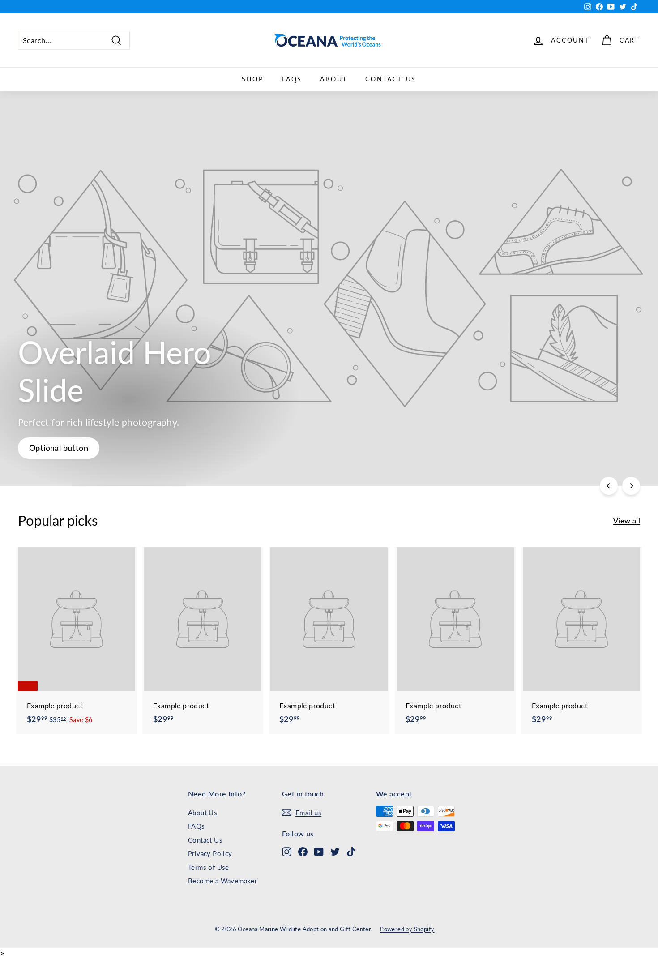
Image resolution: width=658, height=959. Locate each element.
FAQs (292, 79)
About (333, 79)
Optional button (58, 448)
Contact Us (390, 79)
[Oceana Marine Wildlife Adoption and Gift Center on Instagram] (286, 851)
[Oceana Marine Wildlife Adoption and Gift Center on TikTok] (351, 851)
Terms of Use (208, 867)
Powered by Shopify (407, 929)
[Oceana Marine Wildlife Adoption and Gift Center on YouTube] (319, 851)
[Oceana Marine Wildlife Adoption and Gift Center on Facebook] (303, 851)
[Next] (631, 486)
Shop (253, 79)
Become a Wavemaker (222, 881)
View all (626, 520)
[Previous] (609, 486)
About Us (202, 813)
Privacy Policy (210, 853)
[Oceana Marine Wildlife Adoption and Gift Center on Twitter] (335, 851)
